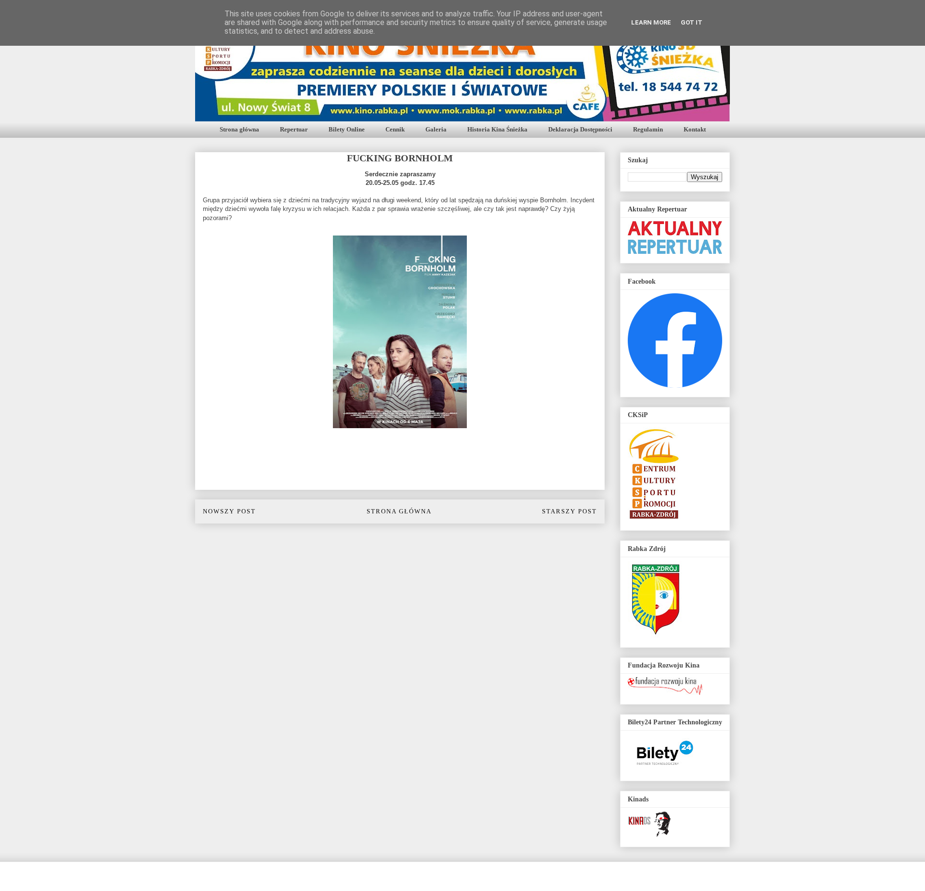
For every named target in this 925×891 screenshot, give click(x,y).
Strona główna (239, 129)
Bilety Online (347, 129)
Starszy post (569, 511)
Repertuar (294, 129)
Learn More (651, 22)
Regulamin (648, 129)
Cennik (395, 129)
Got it (691, 22)
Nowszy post (229, 511)
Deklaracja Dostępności (580, 129)
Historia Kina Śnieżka (497, 129)
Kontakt (695, 129)
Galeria (436, 129)
